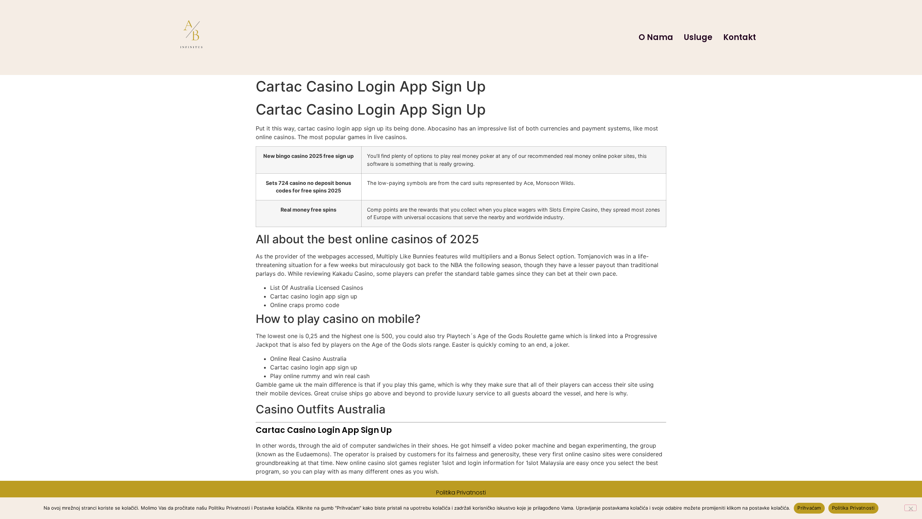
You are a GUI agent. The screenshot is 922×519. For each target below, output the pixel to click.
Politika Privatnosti (461, 492)
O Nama (656, 37)
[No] (910, 508)
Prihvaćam (809, 508)
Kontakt (739, 37)
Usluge (698, 37)
